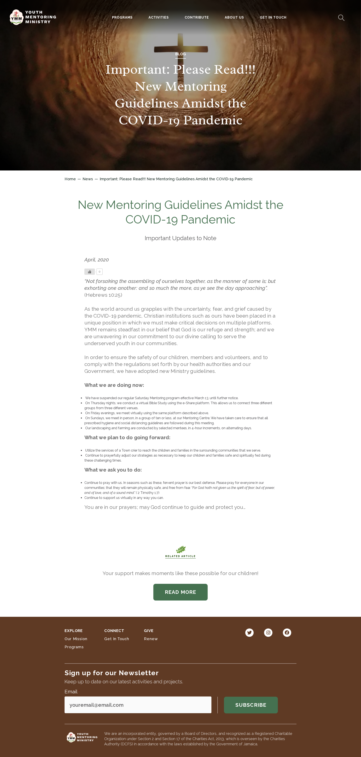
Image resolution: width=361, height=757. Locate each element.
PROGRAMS (122, 17)
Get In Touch (273, 17)
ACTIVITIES (159, 17)
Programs (74, 647)
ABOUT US (234, 17)
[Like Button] (89, 272)
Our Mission (76, 639)
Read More (180, 592)
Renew (151, 639)
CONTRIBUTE (197, 17)
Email (72, 692)
